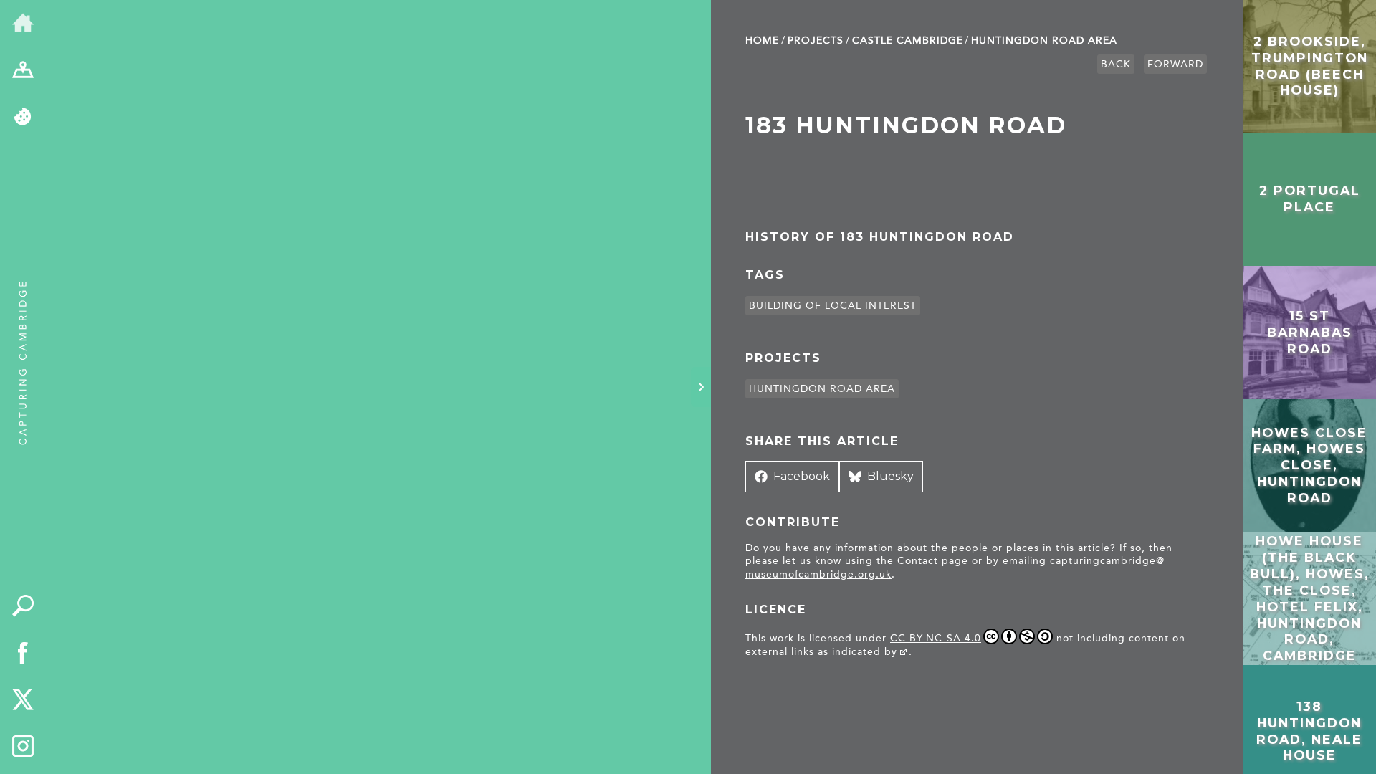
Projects (816, 40)
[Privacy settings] (23, 117)
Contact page (932, 561)
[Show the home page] (23, 23)
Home (762, 40)
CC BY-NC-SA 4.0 (935, 638)
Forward (1175, 64)
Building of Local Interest (833, 306)
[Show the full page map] (23, 71)
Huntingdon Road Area (1044, 40)
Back (1116, 64)
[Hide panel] (701, 387)
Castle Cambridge (907, 40)
